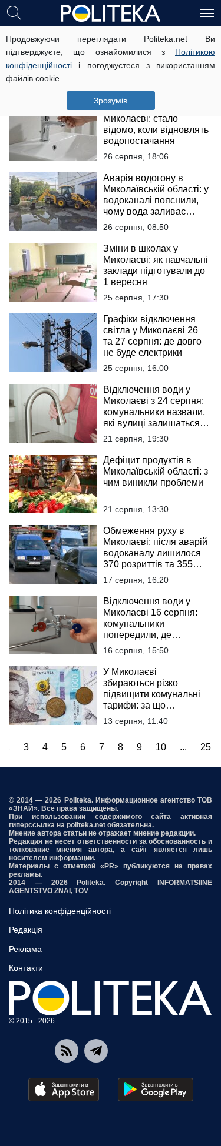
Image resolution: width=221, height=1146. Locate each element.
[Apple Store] (64, 1089)
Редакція (25, 929)
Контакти (26, 968)
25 (205, 747)
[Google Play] (155, 1089)
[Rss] (66, 1051)
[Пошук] (14, 12)
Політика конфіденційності (60, 911)
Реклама (25, 949)
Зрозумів (110, 100)
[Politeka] (111, 13)
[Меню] (207, 12)
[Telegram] (96, 1051)
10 (161, 747)
